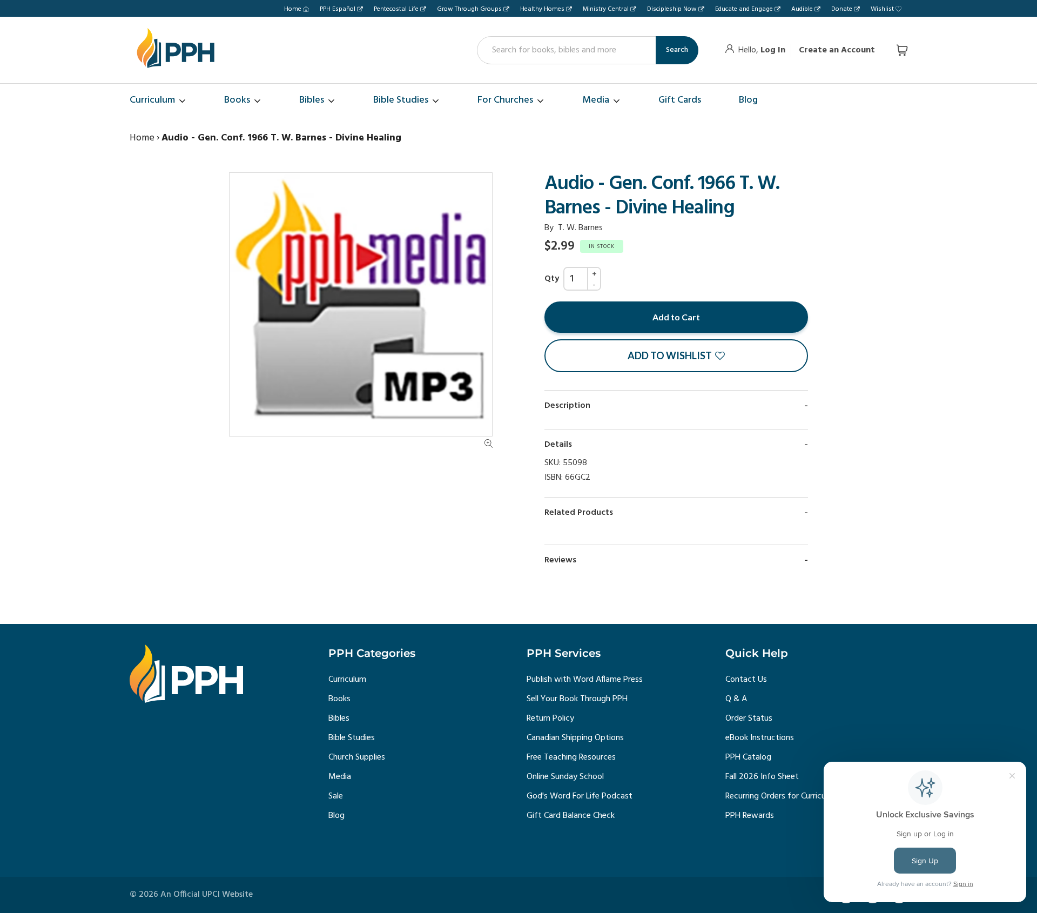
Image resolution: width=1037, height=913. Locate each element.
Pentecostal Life (396, 9)
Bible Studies (351, 738)
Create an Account (837, 50)
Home (292, 9)
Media (339, 777)
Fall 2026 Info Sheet (762, 777)
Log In (772, 50)
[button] (676, 355)
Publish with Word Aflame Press (585, 680)
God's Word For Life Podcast (579, 796)
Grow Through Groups (469, 9)
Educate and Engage (744, 9)
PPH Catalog (748, 757)
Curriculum (347, 680)
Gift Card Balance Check (571, 816)
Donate (841, 9)
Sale (335, 796)
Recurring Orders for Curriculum (782, 796)
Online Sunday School (565, 777)
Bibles (338, 718)
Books (339, 699)
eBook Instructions (759, 738)
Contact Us (746, 680)
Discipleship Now (672, 9)
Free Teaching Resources (571, 757)
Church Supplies (356, 757)
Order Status (748, 718)
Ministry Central (606, 9)
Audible (802, 9)
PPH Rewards (749, 816)
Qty (551, 278)
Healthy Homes (542, 9)
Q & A (736, 699)
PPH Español (337, 9)
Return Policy (550, 718)
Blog (336, 816)
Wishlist (882, 9)
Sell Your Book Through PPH (577, 699)
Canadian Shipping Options (575, 738)
